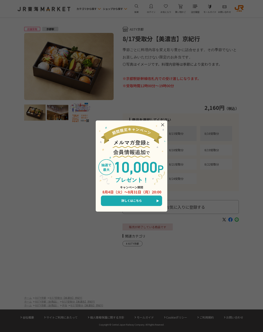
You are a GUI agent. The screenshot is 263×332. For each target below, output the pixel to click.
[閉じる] (162, 125)
